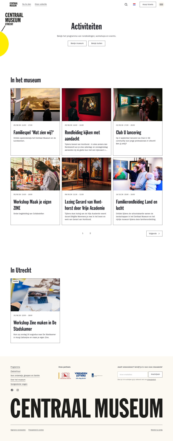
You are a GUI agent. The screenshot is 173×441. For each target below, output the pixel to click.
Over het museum (18, 380)
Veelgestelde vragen (19, 384)
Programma (15, 367)
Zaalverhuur (15, 371)
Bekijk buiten (96, 44)
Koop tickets (148, 5)
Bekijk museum (77, 44)
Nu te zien (26, 4)
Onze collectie (41, 4)
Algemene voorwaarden (18, 430)
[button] (134, 4)
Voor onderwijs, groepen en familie (25, 376)
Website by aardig (156, 430)
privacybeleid (151, 380)
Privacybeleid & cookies (36, 430)
